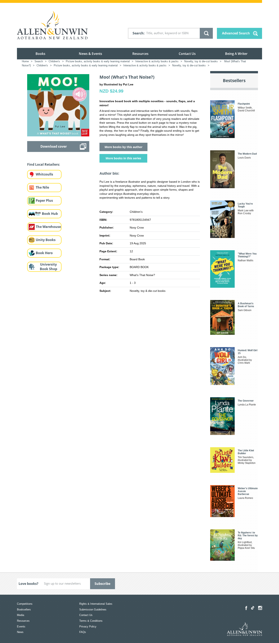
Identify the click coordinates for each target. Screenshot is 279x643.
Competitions (24, 603)
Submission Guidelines (92, 609)
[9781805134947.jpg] (58, 104)
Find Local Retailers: (43, 164)
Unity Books (46, 240)
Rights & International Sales (95, 603)
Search (138, 33)
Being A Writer (236, 53)
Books (40, 53)
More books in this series (123, 158)
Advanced (236, 33)
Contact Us (187, 53)
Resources (140, 53)
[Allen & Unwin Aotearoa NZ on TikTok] (252, 608)
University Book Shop (48, 266)
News (20, 632)
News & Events (90, 53)
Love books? (28, 583)
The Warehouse (48, 226)
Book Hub (50, 213)
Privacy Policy (87, 626)
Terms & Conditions (91, 620)
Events (21, 626)
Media (20, 615)
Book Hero (44, 253)
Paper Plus (44, 200)
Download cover (53, 146)
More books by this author (123, 147)
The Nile (42, 187)
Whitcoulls (44, 174)
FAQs (82, 632)
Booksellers (24, 609)
